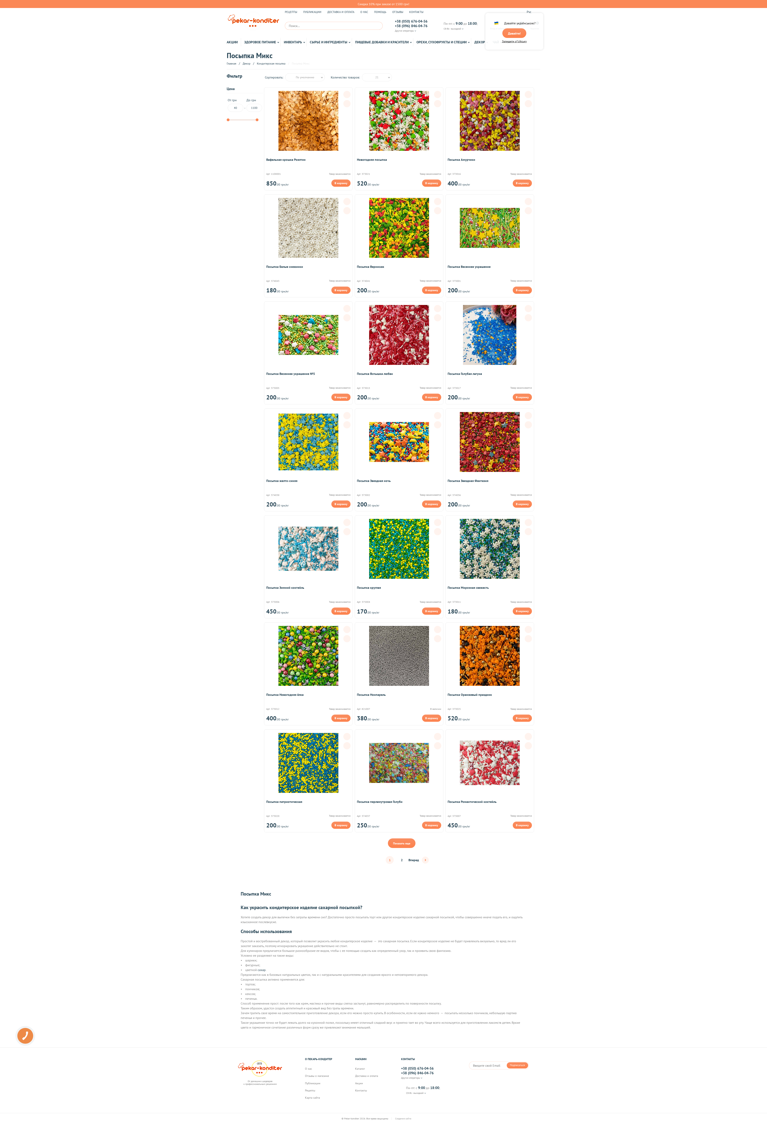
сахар (262, 970)
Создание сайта (403, 1118)
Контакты (416, 12)
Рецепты (291, 12)
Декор (479, 42)
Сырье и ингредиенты (328, 42)
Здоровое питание (260, 42)
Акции (232, 42)
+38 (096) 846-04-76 (411, 26)
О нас (364, 12)
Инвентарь (293, 42)
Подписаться (517, 1065)
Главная (231, 63)
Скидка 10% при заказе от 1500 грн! (383, 4)
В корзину (341, 183)
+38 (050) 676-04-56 (411, 21)
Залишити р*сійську (514, 41)
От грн (232, 100)
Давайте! (514, 33)
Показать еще (401, 843)
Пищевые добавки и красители (382, 42)
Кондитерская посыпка (271, 63)
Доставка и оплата (340, 12)
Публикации (312, 12)
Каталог (360, 1068)
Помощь (380, 12)
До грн (251, 100)
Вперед (414, 860)
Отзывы (397, 12)
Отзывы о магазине (317, 1076)
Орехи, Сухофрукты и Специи (441, 42)
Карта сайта (312, 1097)
